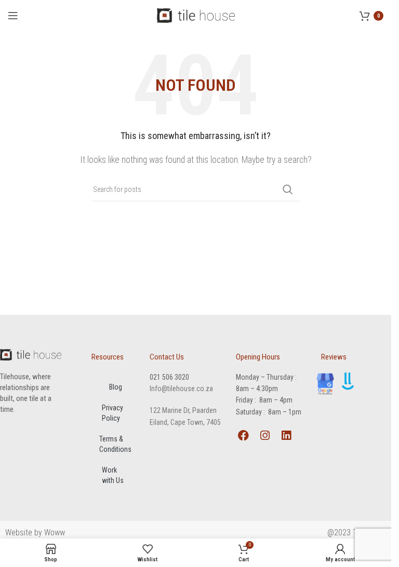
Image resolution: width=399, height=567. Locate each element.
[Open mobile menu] (13, 15)
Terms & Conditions (115, 444)
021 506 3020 (169, 377)
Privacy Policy (112, 413)
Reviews (334, 357)
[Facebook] (243, 435)
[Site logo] (196, 15)
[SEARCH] (288, 189)
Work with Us (113, 475)
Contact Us (167, 357)
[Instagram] (264, 435)
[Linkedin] (286, 435)
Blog (115, 387)
